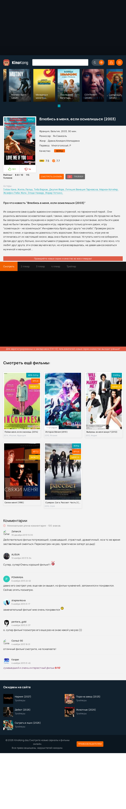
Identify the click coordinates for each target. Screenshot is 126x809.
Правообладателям (90, 743)
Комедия (61, 140)
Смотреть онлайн (51, 176)
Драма (51, 140)
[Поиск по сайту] (83, 62)
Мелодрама (73, 140)
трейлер (78, 176)
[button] (59, 106)
